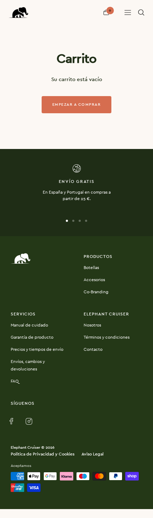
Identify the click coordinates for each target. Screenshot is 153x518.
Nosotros (92, 325)
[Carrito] (106, 12)
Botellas (91, 267)
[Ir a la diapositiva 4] (86, 221)
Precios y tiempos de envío (37, 349)
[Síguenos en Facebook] (13, 422)
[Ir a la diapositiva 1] (67, 221)
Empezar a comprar (76, 104)
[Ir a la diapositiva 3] (80, 221)
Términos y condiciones (107, 337)
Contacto (93, 349)
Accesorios (94, 280)
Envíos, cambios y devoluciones (28, 365)
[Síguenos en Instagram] (29, 422)
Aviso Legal (92, 454)
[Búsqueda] (141, 12)
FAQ (15, 381)
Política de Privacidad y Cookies (42, 454)
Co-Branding (96, 292)
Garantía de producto (32, 337)
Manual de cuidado (29, 325)
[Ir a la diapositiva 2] (73, 221)
